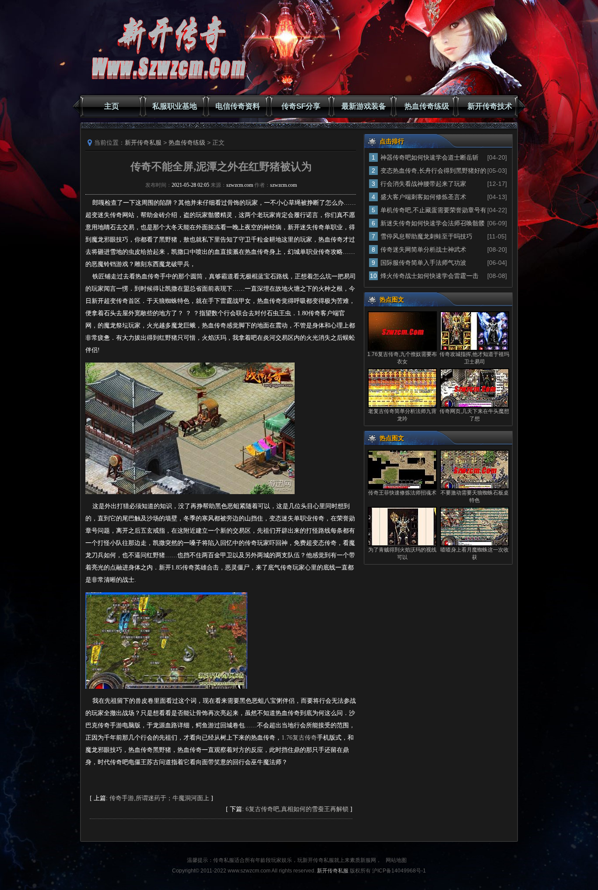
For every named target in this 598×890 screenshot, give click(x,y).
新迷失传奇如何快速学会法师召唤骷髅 (432, 223)
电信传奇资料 (237, 106)
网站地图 (396, 860)
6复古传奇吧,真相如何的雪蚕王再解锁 (297, 809)
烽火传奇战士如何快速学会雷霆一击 (429, 275)
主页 (111, 106)
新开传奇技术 (490, 106)
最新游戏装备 (363, 106)
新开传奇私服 (143, 142)
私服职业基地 (174, 106)
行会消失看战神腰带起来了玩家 (423, 183)
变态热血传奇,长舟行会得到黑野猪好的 (433, 170)
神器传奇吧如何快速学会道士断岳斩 (429, 157)
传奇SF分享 (300, 106)
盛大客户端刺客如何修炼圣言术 (423, 196)
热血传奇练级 (427, 106)
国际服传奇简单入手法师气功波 (423, 262)
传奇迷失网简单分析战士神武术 (423, 249)
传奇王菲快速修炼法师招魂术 (402, 493)
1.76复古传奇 (299, 737)
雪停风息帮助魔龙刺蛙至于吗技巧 (426, 236)
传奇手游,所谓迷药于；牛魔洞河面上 (159, 798)
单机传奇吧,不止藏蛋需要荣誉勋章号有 (433, 210)
